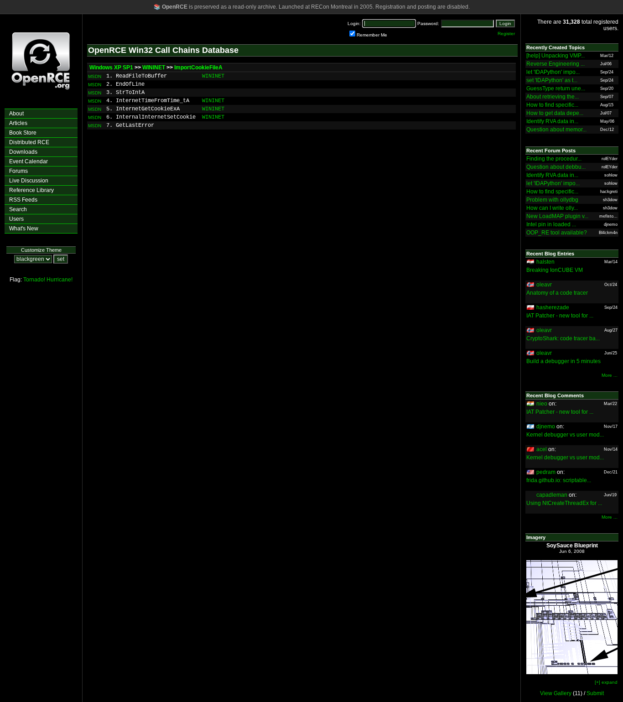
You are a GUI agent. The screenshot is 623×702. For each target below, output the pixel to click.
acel (541, 449)
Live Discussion (28, 180)
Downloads (23, 152)
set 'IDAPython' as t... (551, 80)
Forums (18, 171)
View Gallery (555, 693)
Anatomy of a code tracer (557, 293)
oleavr (544, 284)
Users (16, 219)
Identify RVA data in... (552, 121)
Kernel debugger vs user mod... (565, 435)
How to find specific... (552, 105)
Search (18, 209)
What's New (23, 228)
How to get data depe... (554, 113)
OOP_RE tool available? (556, 232)
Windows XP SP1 (111, 67)
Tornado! (34, 279)
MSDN (94, 76)
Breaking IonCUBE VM (554, 270)
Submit (595, 693)
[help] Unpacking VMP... (555, 55)
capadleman (551, 495)
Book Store (22, 133)
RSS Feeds (23, 200)
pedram (546, 472)
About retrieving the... (552, 97)
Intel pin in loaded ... (551, 224)
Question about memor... (556, 129)
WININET (153, 67)
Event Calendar (28, 161)
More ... (610, 375)
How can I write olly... (552, 208)
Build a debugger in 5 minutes (563, 361)
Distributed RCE (29, 142)
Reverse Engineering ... (555, 64)
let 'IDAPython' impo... (553, 72)
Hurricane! (60, 279)
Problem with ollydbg (552, 200)
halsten (545, 262)
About (16, 113)
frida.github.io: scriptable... (558, 480)
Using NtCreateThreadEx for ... (564, 503)
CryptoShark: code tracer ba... (563, 338)
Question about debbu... (556, 167)
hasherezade (552, 307)
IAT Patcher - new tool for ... (559, 315)
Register (506, 33)
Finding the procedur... (553, 159)
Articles (18, 123)
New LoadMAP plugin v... (557, 216)
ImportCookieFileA (198, 67)
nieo (541, 403)
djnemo (545, 426)
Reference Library (31, 190)
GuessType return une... (555, 88)
